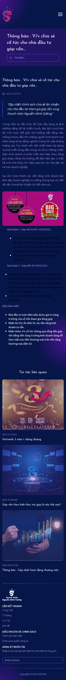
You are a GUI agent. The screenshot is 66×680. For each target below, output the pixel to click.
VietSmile (42, 674)
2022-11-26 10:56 (13, 93)
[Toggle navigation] (60, 14)
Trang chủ (7, 610)
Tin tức (6, 621)
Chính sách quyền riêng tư (15, 641)
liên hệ (6, 626)
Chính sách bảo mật (12, 636)
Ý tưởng (7, 615)
